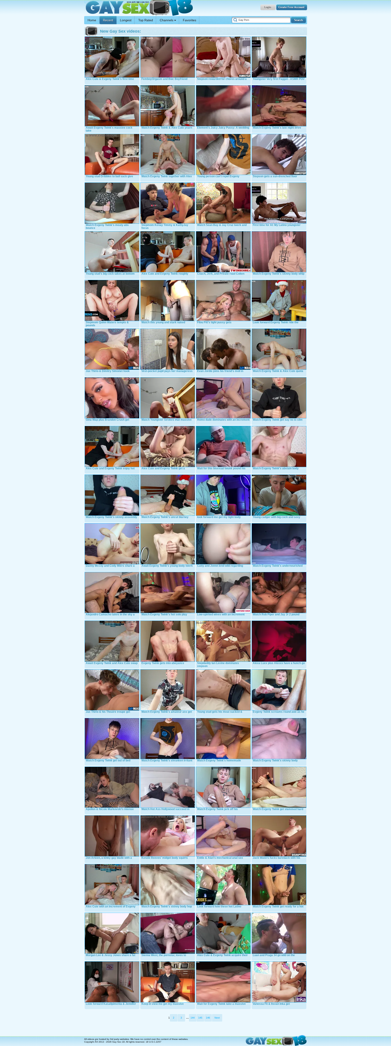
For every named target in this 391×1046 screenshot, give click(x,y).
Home (92, 20)
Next (217, 1017)
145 (200, 1017)
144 (193, 1017)
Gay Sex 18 (138, 8)
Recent (108, 20)
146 (208, 1017)
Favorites (189, 20)
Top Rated (145, 20)
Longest (125, 20)
